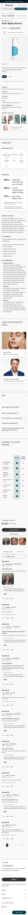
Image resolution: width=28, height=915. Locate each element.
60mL (4, 76)
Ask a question (14, 534)
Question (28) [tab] (20, 551)
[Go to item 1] (6, 541)
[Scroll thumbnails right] (24, 541)
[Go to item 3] (22, 541)
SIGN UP (14, 879)
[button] (8, 579)
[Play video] (4, 119)
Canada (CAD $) (8, 903)
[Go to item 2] (14, 541)
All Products (10, 13)
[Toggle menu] (2, 5)
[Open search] (3, 556)
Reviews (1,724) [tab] (8, 551)
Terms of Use (21, 884)
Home (3, 13)
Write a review (14, 530)
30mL (10, 76)
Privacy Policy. (5, 885)
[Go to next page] (23, 845)
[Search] (19, 5)
